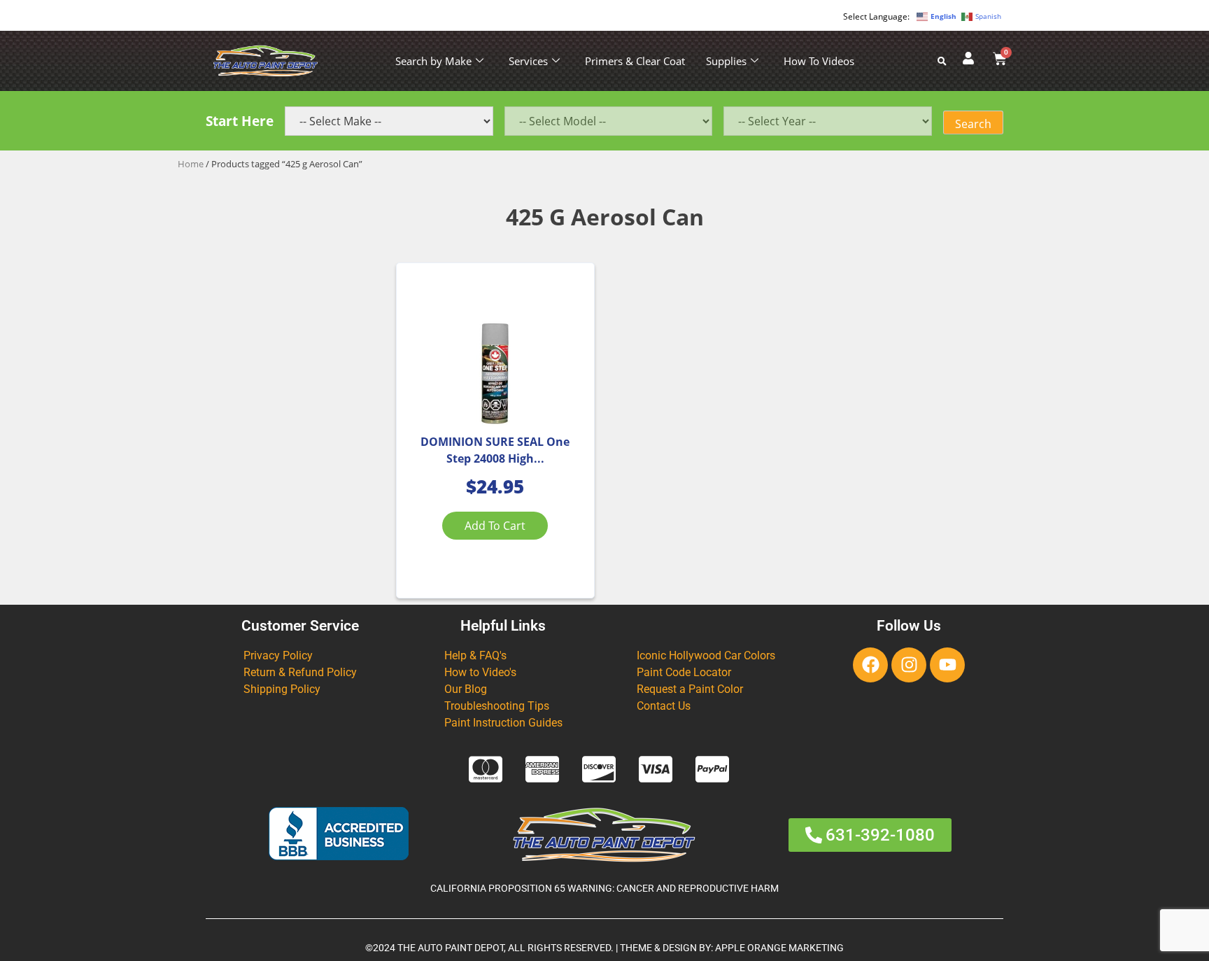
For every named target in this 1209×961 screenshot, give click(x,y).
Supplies (726, 61)
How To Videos (819, 61)
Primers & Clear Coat (635, 61)
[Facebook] (870, 664)
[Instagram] (908, 664)
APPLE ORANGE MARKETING (779, 948)
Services (528, 61)
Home (191, 163)
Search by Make (433, 61)
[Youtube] (947, 664)
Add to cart (495, 525)
